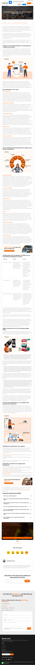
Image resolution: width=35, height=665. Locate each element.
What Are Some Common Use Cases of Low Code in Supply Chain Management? (16, 503)
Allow (24, 4)
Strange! (13, 549)
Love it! (26, 549)
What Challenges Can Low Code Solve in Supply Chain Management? (14, 518)
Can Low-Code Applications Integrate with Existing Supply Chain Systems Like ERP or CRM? (16, 510)
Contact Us (29, 3)
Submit (29, 628)
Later (19, 4)
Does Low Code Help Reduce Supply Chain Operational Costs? (15, 506)
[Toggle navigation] (32, 3)
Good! (22, 549)
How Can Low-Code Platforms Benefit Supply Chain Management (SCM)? (16, 499)
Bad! (8, 549)
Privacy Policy (7, 629)
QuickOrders (5, 466)
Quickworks (10, 314)
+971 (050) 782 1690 (30, 0)
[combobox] (3, 529)
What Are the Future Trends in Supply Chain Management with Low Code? (16, 514)
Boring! (17, 549)
